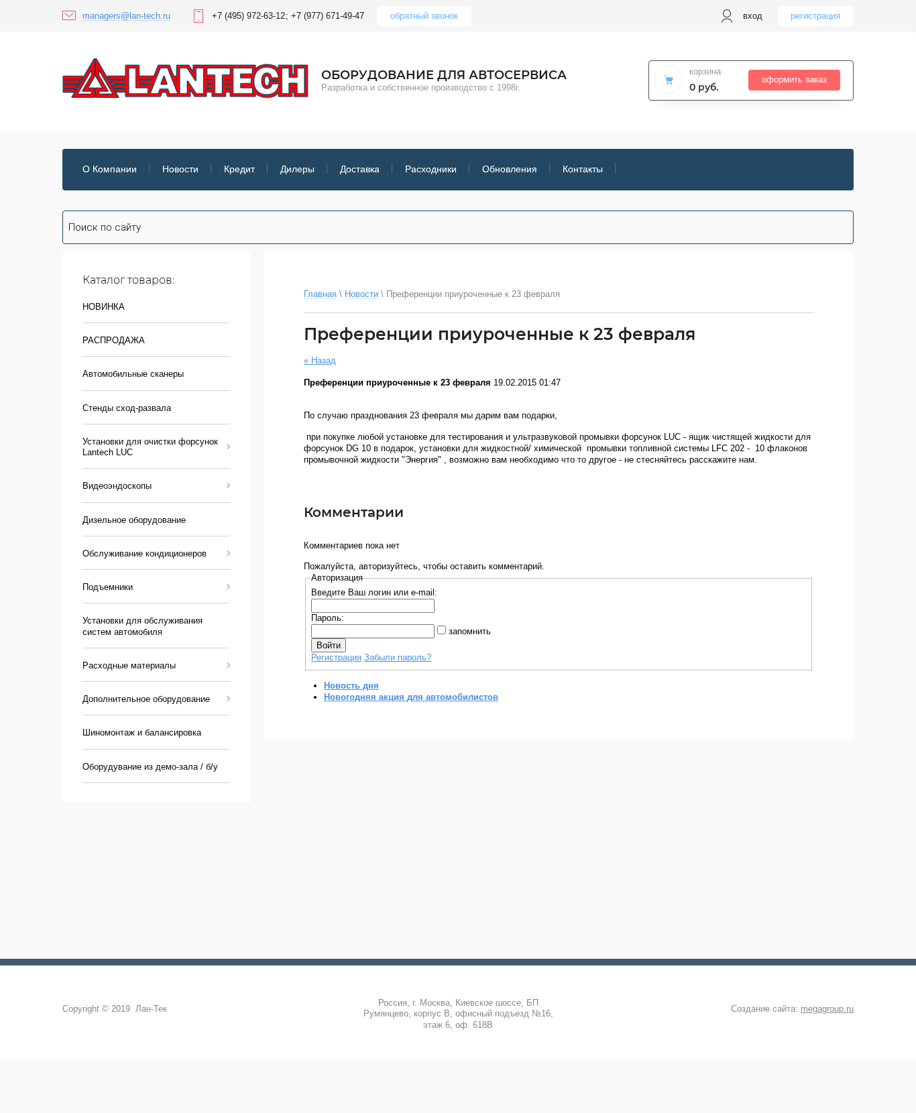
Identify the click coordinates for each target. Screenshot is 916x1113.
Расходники (431, 169)
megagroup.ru (827, 1009)
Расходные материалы (129, 665)
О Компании (109, 169)
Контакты (583, 169)
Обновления (509, 169)
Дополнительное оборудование (146, 699)
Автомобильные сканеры (133, 374)
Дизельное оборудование (134, 520)
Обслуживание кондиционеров (144, 553)
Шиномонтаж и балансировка (141, 732)
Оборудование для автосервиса (444, 75)
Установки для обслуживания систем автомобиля (142, 626)
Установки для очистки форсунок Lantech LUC (150, 446)
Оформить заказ (794, 79)
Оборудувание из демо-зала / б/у (150, 767)
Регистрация (815, 16)
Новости (180, 169)
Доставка (360, 169)
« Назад (320, 360)
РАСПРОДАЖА (113, 340)
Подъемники (107, 587)
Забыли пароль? (397, 657)
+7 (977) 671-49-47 (327, 16)
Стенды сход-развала (126, 408)
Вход (752, 16)
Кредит (239, 169)
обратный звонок (424, 16)
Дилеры (297, 169)
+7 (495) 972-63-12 (248, 16)
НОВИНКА (103, 307)
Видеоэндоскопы (117, 486)
